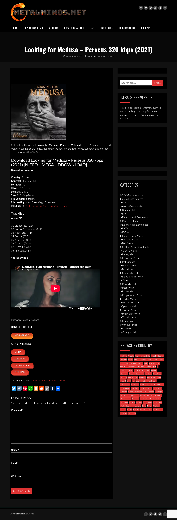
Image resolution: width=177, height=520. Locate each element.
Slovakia (132, 402)
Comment (17, 410)
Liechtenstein (150, 384)
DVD (125, 228)
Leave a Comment (105, 56)
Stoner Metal (129, 309)
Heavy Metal (129, 254)
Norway (123, 395)
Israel (129, 381)
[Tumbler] (160, 8)
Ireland (123, 381)
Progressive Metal (132, 295)
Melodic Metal (130, 265)
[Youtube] (155, 8)
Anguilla (131, 356)
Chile (156, 360)
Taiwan (149, 406)
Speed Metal (129, 306)
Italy (133, 381)
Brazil (136, 360)
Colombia (124, 363)
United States (158, 409)
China (161, 360)
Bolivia (130, 360)
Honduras (148, 374)
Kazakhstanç (125, 384)
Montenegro (157, 388)
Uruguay (124, 413)
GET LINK (20, 358)
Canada (149, 360)
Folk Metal (128, 243)
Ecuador (148, 367)
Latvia (142, 384)
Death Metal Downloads (135, 217)
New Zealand (149, 392)
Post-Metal (128, 287)
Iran (159, 377)
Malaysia (143, 388)
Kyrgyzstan (135, 384)
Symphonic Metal (131, 313)
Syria (144, 406)
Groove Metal (129, 250)
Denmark (131, 367)
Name (15, 449)
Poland (142, 395)
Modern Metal (130, 272)
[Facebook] (141, 8)
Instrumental (129, 261)
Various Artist (129, 324)
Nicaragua (158, 392)
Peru (137, 395)
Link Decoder (106, 28)
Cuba (146, 363)
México (130, 392)
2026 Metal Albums (132, 198)
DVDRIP (127, 232)
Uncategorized (130, 321)
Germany (124, 374)
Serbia (158, 399)
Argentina (138, 356)
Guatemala (140, 374)
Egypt (154, 367)
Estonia (130, 370)
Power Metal (129, 291)
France (153, 370)
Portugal (149, 395)
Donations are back (74, 28)
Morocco (124, 392)
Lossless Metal (127, 28)
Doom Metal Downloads (135, 224)
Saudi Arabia (150, 399)
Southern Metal (130, 302)
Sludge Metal (129, 298)
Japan (138, 381)
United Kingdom (146, 409)
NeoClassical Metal (133, 276)
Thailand (156, 406)
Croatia (140, 363)
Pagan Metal (129, 284)
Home (15, 28)
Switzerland (137, 406)
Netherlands (138, 392)
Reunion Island (126, 399)
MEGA (18, 352)
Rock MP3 (146, 28)
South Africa (147, 402)
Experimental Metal (133, 235)
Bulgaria (143, 360)
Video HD (127, 328)
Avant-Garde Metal (132, 206)
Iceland (130, 377)
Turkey (129, 409)
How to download (33, 28)
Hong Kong (157, 374)
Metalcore (128, 269)
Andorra (124, 356)
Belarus (160, 356)
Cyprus (151, 363)
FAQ (92, 28)
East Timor (140, 367)
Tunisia (123, 409)
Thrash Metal (129, 317)
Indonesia (142, 377)
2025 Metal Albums (132, 195)
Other (125, 280)
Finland (147, 370)
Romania (135, 399)
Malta (150, 388)
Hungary (124, 377)
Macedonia (135, 388)
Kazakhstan (152, 381)
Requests (53, 28)
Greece (131, 374)
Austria (154, 356)
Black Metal (128, 209)
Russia (142, 399)
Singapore (124, 402)
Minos (89, 56)
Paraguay (131, 395)
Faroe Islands (138, 370)
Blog (124, 213)
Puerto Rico (158, 395)
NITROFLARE (22, 335)
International (152, 377)
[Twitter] (146, 8)
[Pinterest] (151, 8)
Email (14, 463)
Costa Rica (132, 363)
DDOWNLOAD (22, 365)
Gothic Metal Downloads (135, 246)
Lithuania (160, 384)
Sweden (128, 406)
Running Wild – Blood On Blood (49, 380)
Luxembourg (125, 388)
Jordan (144, 381)
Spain (123, 406)
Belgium (124, 360)
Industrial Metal (130, 258)
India (136, 377)
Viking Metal (129, 332)
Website (16, 476)
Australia (147, 356)
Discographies (130, 221)
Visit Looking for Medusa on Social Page (46, 205)
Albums (126, 202)
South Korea (157, 402)
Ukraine (136, 409)
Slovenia (139, 402)
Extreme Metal (130, 239)
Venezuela (132, 413)
